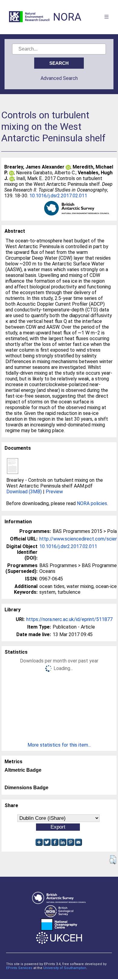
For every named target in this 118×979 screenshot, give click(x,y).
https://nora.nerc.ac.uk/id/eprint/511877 (69, 619)
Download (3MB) (24, 491)
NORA (67, 17)
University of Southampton (64, 968)
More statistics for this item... (59, 745)
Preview (54, 491)
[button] (112, 859)
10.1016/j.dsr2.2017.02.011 (58, 196)
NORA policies (92, 503)
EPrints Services (19, 968)
